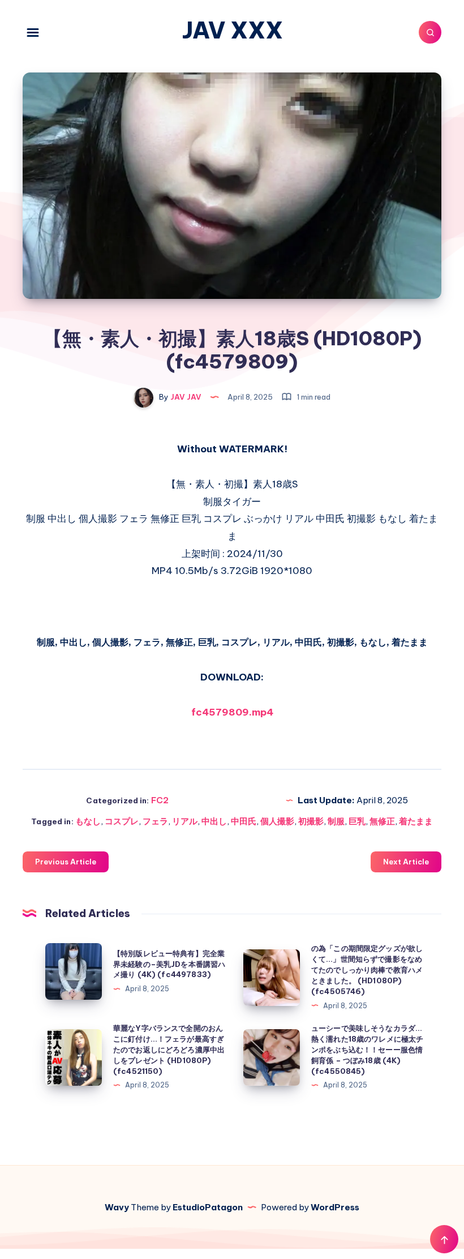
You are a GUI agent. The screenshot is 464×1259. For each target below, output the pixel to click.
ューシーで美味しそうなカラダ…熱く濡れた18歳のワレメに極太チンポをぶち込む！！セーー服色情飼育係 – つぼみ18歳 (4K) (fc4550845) (367, 1049)
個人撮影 (277, 821)
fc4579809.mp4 (232, 712)
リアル (184, 821)
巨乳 (357, 821)
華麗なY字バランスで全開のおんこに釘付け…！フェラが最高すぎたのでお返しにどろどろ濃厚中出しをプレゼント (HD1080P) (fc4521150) (169, 1049)
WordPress (335, 1207)
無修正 (382, 821)
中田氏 (243, 821)
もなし (88, 821)
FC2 (160, 800)
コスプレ (122, 821)
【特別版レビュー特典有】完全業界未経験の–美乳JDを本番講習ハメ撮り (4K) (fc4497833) (169, 964)
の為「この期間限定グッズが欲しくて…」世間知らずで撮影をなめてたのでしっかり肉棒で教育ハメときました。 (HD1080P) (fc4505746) (367, 969)
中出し (214, 821)
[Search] (430, 32)
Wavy (117, 1207)
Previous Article (65, 861)
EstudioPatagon (208, 1207)
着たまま (416, 821)
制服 (336, 821)
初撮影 (311, 821)
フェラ (155, 821)
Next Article (406, 861)
